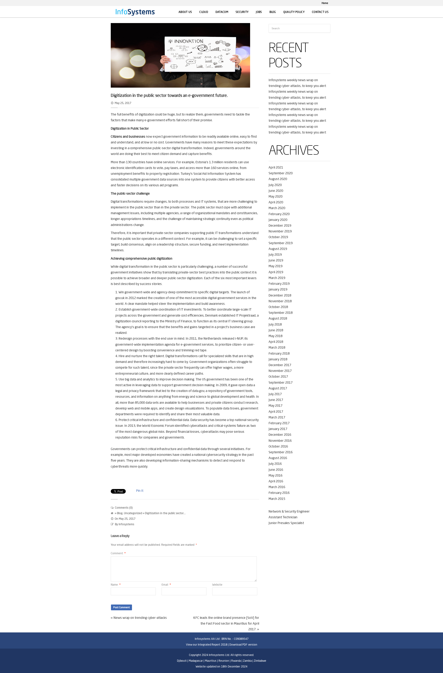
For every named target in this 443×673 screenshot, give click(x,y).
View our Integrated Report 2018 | (207, 644)
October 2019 (278, 237)
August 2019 (278, 249)
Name (116, 584)
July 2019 (275, 254)
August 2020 (278, 179)
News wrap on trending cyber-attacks (140, 618)
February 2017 (279, 423)
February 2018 (279, 353)
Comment (118, 553)
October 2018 (278, 307)
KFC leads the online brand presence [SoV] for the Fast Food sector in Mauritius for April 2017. (226, 623)
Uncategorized (133, 513)
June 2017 (276, 400)
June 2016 (276, 470)
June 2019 (276, 260)
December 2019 (280, 225)
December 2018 (280, 295)
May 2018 (275, 336)
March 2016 (277, 487)
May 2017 (275, 405)
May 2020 (275, 196)
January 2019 (278, 289)
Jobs (259, 12)
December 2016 (280, 435)
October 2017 (278, 376)
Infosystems (126, 524)
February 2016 (279, 493)
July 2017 (275, 394)
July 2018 (275, 324)
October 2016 (278, 446)
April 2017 (276, 411)
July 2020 (275, 185)
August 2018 (278, 318)
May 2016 (275, 475)
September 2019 (281, 243)
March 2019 (277, 278)
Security (242, 12)
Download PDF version (243, 644)
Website (217, 584)
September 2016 (281, 452)
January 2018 (278, 359)
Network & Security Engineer (289, 511)
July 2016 (275, 464)
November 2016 (280, 441)
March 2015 (277, 499)
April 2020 (276, 202)
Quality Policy (294, 12)
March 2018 (277, 347)
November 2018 (280, 301)
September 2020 (281, 173)
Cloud (203, 12)
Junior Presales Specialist (286, 523)
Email (166, 584)
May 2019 (275, 266)
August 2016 (278, 458)
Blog (272, 12)
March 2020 (277, 208)
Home (325, 3)
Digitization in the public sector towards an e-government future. (169, 95)
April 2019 (276, 272)
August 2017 (278, 388)
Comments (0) (124, 507)
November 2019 (280, 231)
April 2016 (276, 481)
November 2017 (280, 371)
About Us (185, 12)
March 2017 (277, 417)
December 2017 (280, 365)
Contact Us (320, 12)
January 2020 (278, 220)
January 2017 (278, 429)
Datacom (222, 12)
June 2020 (276, 191)
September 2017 (281, 382)
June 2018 (276, 330)
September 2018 (281, 313)
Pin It (139, 491)
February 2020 (279, 214)
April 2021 (276, 167)
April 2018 (276, 342)
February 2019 (279, 284)
